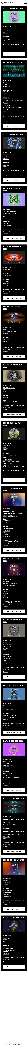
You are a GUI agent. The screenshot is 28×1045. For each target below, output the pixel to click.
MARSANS (6, 836)
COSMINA (6, 763)
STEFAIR (6, 398)
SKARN (5, 648)
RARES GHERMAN (9, 950)
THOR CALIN (7, 536)
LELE (4, 399)
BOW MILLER (7, 882)
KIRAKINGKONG (14, 461)
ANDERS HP (7, 884)
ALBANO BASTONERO (10, 824)
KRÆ (4, 461)
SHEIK (16, 401)
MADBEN (6, 581)
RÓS (4, 660)
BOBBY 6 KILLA (8, 86)
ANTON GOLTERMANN (10, 583)
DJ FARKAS (6, 658)
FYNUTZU (6, 954)
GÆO (4, 217)
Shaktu (5, 761)
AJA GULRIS (7, 646)
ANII (4, 329)
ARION (5, 341)
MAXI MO (6, 92)
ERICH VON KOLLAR (9, 213)
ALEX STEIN (7, 644)
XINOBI (5, 880)
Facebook (5, 49)
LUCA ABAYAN (7, 833)
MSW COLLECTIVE (9, 215)
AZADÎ (5, 662)
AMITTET (13, 107)
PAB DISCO (6, 719)
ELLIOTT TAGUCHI (8, 157)
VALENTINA (6, 592)
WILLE (5, 449)
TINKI (18, 107)
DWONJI (5, 85)
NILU (4, 518)
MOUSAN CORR (8, 709)
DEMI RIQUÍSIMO (8, 271)
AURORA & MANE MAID (10, 331)
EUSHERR (6, 522)
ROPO (5, 343)
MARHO (5, 285)
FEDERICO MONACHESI (10, 517)
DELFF (5, 111)
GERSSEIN (6, 520)
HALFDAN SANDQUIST (10, 585)
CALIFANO (6, 597)
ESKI (4, 389)
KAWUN (5, 447)
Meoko (11, 761)
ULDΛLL (5, 333)
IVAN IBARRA (7, 401)
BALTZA (5, 32)
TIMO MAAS (6, 29)
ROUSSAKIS (7, 896)
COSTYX (6, 952)
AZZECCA (6, 938)
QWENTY (6, 894)
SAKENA (6, 458)
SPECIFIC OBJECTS (9, 155)
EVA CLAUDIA (7, 463)
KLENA (5, 465)
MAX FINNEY (7, 892)
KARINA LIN (6, 39)
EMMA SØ (6, 165)
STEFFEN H (6, 273)
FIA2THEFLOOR (8, 106)
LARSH (5, 532)
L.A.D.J (5, 94)
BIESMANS (6, 446)
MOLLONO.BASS (8, 706)
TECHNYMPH (20, 467)
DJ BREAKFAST (8, 90)
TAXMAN (5, 83)
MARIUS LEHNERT (9, 387)
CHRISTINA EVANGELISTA (11, 777)
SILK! (4, 595)
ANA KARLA (7, 283)
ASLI (4, 41)
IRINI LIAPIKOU (7, 460)
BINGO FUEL (15, 835)
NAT (4, 942)
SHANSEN (6, 534)
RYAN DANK (7, 31)
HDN (4, 88)
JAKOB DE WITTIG (8, 718)
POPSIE (5, 593)
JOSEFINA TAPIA (8, 765)
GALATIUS (6, 223)
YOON (5, 775)
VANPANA (6, 158)
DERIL (5, 664)
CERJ (5, 167)
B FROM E (6, 940)
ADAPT (5, 391)
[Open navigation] (25, 2)
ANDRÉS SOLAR (8, 275)
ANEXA (5, 838)
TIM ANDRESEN (8, 515)
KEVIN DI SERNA (8, 821)
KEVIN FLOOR (7, 225)
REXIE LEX (6, 531)
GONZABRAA (7, 281)
